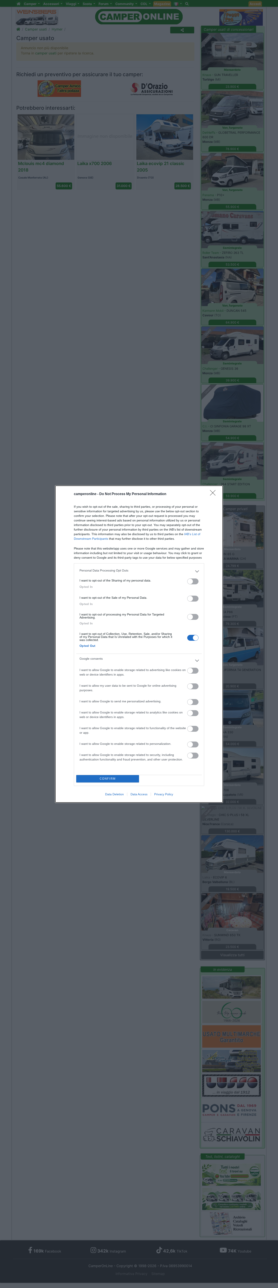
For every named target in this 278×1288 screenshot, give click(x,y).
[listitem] (139, 571)
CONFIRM (108, 778)
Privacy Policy (163, 794)
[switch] (193, 581)
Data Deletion (114, 794)
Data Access (139, 794)
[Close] (214, 494)
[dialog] (139, 644)
